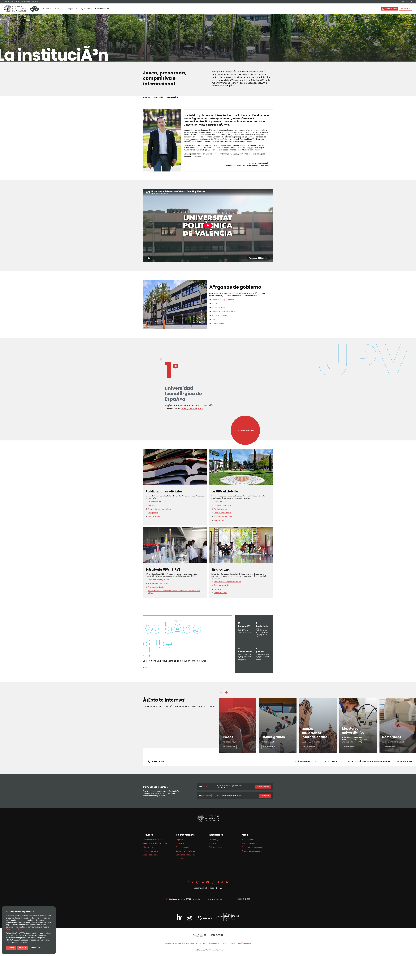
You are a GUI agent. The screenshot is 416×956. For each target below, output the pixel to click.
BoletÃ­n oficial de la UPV (157, 502)
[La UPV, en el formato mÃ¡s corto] (212, 882)
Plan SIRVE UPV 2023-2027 (158, 583)
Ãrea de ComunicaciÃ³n (252, 851)
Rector (214, 303)
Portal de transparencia (222, 513)
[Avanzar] (149, 656)
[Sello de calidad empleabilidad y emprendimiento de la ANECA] (227, 917)
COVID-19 (180, 859)
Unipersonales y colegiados (223, 299)
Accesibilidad (8, 1)
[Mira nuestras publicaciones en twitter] (192, 882)
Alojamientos (148, 847)
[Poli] (34, 9)
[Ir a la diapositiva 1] (143, 667)
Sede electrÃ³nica (150, 855)
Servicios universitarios (185, 851)
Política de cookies (13, 929)
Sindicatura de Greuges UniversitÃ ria (227, 582)
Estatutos (151, 505)
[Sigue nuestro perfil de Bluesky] (227, 882)
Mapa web (193, 943)
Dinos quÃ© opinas (263, 786)
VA (403, 1)
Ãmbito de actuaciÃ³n (221, 585)
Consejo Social (218, 323)
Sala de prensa (248, 839)
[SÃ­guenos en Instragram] (197, 882)
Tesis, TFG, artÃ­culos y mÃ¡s (155, 843)
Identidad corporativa (151, 851)
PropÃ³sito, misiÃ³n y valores (158, 580)
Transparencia (169, 943)
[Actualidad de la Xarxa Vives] (200, 935)
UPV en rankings (245, 430)
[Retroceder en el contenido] (160, 359)
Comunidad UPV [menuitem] (102, 8)
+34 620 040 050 (242, 899)
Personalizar (36, 948)
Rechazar (22, 948)
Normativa (217, 589)
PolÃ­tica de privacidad (229, 943)
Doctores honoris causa (222, 505)
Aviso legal (202, 943)
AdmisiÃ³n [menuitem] (47, 8)
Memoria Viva (219, 520)
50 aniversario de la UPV (223, 516)
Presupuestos (153, 513)
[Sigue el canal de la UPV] (222, 882)
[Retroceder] (144, 656)
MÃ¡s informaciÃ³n (229, 746)
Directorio (35, 1)
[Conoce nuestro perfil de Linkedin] (203, 882)
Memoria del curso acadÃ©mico (159, 509)
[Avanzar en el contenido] (160, 409)
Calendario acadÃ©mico (153, 839)
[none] (47, 8)
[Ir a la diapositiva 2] (145, 667)
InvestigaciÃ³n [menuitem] (71, 8)
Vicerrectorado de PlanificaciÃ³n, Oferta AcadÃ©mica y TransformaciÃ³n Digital (174, 592)
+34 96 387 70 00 (217, 899)
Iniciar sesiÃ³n (405, 8)
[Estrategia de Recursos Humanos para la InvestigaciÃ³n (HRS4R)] (179, 917)
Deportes (180, 839)
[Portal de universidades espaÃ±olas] (216, 935)
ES (407, 1)
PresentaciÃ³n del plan (156, 587)
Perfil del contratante (182, 943)
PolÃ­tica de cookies (214, 943)
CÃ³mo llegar (214, 839)
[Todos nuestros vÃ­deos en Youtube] (207, 882)
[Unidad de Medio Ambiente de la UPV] (189, 917)
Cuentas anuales (154, 516)
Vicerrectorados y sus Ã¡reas (224, 311)
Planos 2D (213, 843)
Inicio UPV (146, 97)
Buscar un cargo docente (252, 847)
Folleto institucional (221, 509)
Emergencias (25, 1)
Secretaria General (219, 315)
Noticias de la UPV (249, 843)
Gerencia (215, 319)
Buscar (17, 1)
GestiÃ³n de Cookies (245, 943)
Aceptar (11, 948)
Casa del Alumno (183, 847)
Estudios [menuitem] (58, 8)
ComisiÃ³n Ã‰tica (220, 593)
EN (411, 1)
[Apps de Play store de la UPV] (217, 888)
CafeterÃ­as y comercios (186, 855)
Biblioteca (180, 843)
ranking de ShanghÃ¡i (192, 408)
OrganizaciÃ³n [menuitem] (86, 8)
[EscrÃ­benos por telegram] (217, 882)
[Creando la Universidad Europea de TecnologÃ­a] (204, 917)
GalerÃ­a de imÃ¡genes (218, 847)
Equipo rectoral (218, 307)
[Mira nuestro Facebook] (188, 882)
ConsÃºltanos (265, 795)
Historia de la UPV (220, 502)
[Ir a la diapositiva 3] (146, 667)
